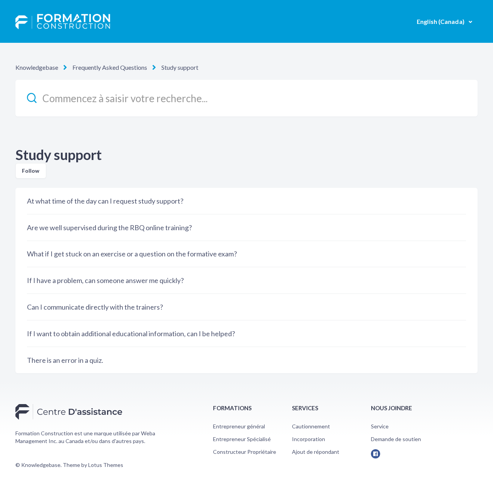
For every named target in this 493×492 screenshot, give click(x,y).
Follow (31, 170)
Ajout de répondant (315, 451)
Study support (179, 67)
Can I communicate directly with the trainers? (95, 307)
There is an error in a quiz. (65, 360)
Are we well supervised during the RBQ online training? (109, 227)
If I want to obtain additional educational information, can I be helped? (131, 333)
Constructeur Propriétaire (244, 451)
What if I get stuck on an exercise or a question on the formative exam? (132, 253)
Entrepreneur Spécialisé (242, 439)
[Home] (62, 21)
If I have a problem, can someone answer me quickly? (105, 280)
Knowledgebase (36, 67)
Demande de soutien (396, 439)
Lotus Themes (105, 465)
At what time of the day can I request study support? (105, 201)
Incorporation (308, 439)
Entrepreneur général (239, 426)
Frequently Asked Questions (109, 67)
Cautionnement (311, 426)
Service (380, 426)
